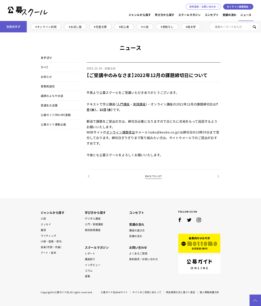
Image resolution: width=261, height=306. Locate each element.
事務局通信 (48, 86)
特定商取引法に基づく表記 (180, 292)
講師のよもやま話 (52, 96)
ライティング (48, 235)
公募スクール (10, 20)
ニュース (245, 15)
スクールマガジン (189, 15)
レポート (90, 253)
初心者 (125, 27)
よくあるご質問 (138, 253)
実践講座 (139, 104)
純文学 (191, 27)
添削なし (168, 27)
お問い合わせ (202, 6)
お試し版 (76, 27)
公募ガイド (199, 264)
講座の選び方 (137, 230)
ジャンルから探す (140, 15)
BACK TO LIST (153, 176)
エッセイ (46, 224)
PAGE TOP (255, 300)
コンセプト (212, 15)
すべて (45, 67)
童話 (43, 230)
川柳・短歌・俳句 (51, 241)
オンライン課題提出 (238, 6)
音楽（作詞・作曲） (51, 247)
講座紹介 (90, 259)
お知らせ (46, 77)
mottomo (199, 243)
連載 (87, 276)
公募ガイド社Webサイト (114, 292)
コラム (89, 270)
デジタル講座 (93, 218)
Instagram (199, 220)
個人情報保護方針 (209, 292)
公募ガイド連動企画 (53, 124)
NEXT (218, 182)
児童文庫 (101, 27)
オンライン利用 (47, 27)
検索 (254, 27)
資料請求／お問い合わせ (143, 259)
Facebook (180, 220)
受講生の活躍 (49, 105)
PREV (89, 182)
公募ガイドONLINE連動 (56, 115)
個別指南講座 (93, 230)
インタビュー (93, 265)
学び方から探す (164, 15)
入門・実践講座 (94, 224)
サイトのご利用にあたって (146, 292)
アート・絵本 (48, 252)
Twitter (189, 220)
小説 (145, 27)
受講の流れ (230, 15)
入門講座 (123, 104)
